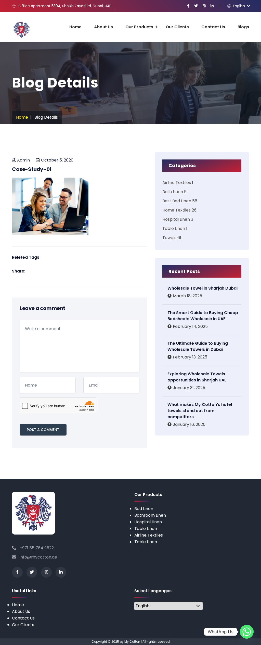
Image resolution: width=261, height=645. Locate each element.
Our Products (139, 27)
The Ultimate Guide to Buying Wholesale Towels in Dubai (197, 346)
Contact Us (213, 27)
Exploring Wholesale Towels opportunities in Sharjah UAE (196, 377)
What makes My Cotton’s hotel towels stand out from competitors (199, 411)
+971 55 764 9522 (36, 548)
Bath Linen (172, 192)
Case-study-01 (31, 169)
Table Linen (173, 228)
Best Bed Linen (176, 201)
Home (75, 27)
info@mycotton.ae (38, 557)
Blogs (243, 27)
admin (23, 160)
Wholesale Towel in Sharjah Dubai (202, 288)
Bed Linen (143, 509)
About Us (103, 27)
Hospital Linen (176, 219)
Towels (169, 238)
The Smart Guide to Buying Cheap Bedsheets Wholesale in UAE (202, 316)
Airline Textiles (176, 182)
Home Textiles (176, 210)
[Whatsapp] (247, 632)
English (238, 5)
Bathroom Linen (150, 515)
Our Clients (177, 27)
